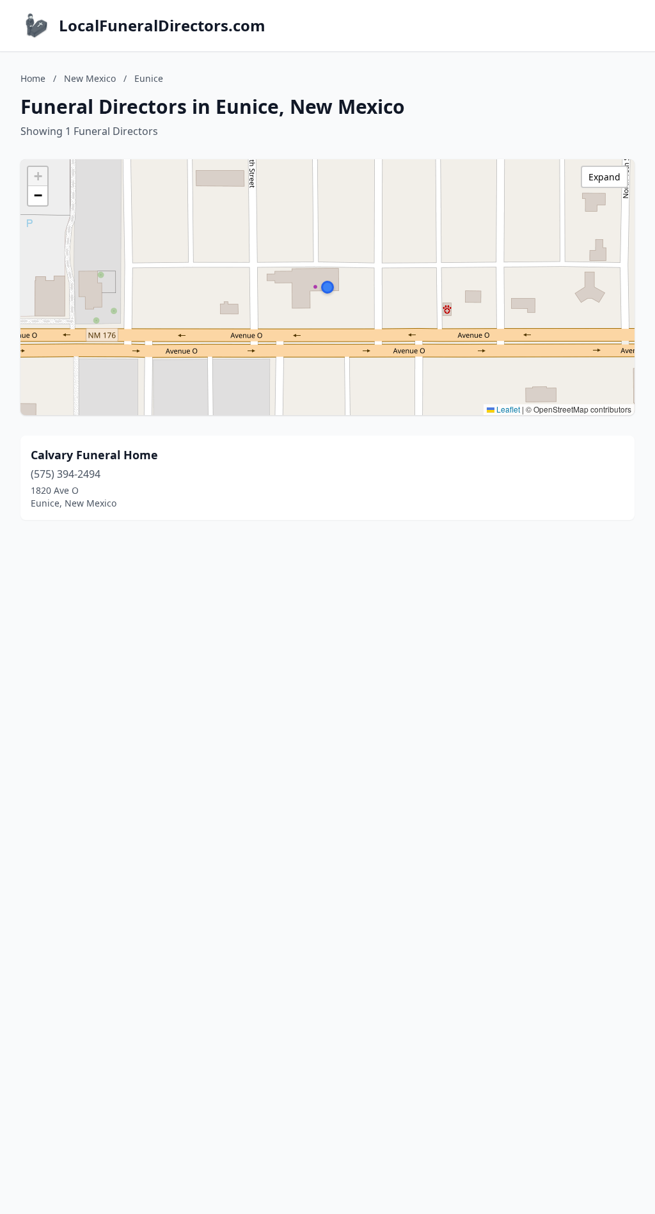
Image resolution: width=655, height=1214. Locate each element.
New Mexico (90, 78)
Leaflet (507, 409)
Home (32, 78)
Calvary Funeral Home (94, 454)
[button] (327, 287)
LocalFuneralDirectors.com (162, 25)
